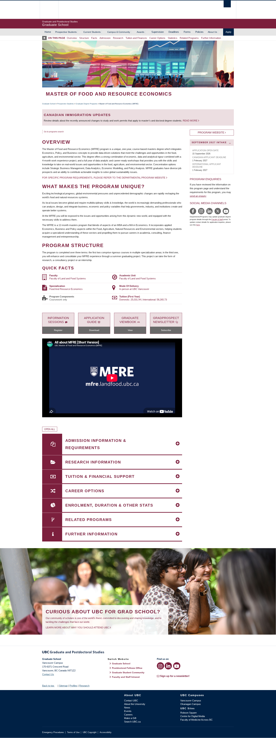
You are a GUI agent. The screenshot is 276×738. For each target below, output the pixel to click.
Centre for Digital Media (192, 716)
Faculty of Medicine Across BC (196, 719)
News (127, 707)
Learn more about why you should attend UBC (77, 627)
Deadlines (174, 32)
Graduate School (48, 104)
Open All (49, 429)
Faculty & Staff (217, 219)
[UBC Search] (227, 3)
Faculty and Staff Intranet (126, 677)
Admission (105, 38)
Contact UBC (131, 700)
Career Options (157, 38)
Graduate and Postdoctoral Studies (138, 653)
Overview (72, 38)
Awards (140, 32)
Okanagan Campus (190, 704)
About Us (212, 32)
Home (48, 32)
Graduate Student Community (128, 672)
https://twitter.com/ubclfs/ (218, 211)
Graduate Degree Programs (86, 104)
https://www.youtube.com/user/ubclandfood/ (226, 211)
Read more (190, 120)
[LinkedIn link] (168, 665)
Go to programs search (54, 132)
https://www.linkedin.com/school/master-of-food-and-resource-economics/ (209, 211)
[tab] (212, 142)
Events (127, 711)
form (198, 225)
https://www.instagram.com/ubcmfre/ (201, 211)
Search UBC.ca (132, 721)
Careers (128, 714)
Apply (228, 32)
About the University (134, 704)
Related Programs (189, 38)
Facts (94, 38)
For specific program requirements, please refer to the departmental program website (103, 177)
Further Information (211, 38)
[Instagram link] (160, 665)
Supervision (157, 32)
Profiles (73, 685)
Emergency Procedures (53, 732)
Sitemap (63, 685)
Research (118, 38)
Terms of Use (73, 732)
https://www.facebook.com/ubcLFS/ (193, 211)
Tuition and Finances (136, 38)
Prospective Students (66, 32)
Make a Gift (130, 718)
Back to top (48, 685)
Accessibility (105, 732)
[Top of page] (45, 38)
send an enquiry (198, 196)
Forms (187, 32)
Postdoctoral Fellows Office (127, 668)
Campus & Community (118, 32)
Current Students (92, 32)
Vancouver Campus (190, 700)
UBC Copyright (89, 732)
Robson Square (188, 712)
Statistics (172, 38)
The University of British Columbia (49, 9)
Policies (199, 32)
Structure (84, 38)
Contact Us (48, 674)
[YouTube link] (176, 665)
